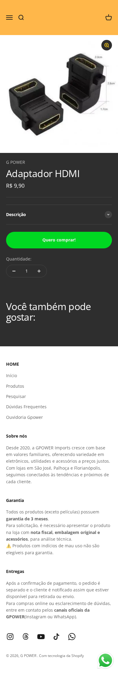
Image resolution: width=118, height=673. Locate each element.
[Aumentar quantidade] (39, 271)
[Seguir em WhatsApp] (72, 637)
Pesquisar (16, 396)
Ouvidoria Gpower (24, 417)
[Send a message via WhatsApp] (105, 660)
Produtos (15, 386)
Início (11, 375)
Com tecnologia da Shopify (61, 655)
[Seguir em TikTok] (56, 637)
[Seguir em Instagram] (10, 637)
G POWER (15, 162)
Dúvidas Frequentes (26, 406)
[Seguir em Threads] (25, 637)
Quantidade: (18, 259)
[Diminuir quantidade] (13, 271)
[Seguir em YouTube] (41, 637)
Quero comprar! (59, 240)
